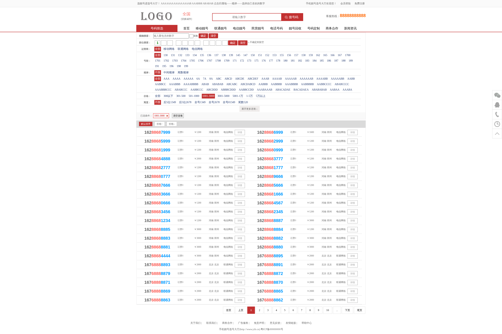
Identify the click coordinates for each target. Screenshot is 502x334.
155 (282, 55)
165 (325, 55)
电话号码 (276, 28)
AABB (351, 78)
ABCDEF (252, 78)
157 (296, 55)
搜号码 (293, 17)
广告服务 (243, 322)
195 (164, 66)
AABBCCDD (246, 89)
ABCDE (239, 78)
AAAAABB (337, 78)
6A (198, 78)
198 (179, 66)
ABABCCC (181, 89)
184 (314, 60)
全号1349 (200, 102)
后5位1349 (170, 102)
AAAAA (188, 78)
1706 (201, 60)
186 (329, 60)
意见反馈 (275, 322)
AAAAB (277, 78)
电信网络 (197, 48)
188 (343, 60)
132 (180, 55)
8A (211, 78)
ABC (218, 78)
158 (303, 55)
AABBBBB (307, 84)
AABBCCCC (324, 84)
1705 (192, 60)
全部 (157, 48)
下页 (347, 310)
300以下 (168, 96)
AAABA (347, 89)
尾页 (359, 310)
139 (231, 55)
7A (204, 78)
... (337, 310)
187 (336, 60)
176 (264, 60)
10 (327, 310)
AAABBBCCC (163, 89)
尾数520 (243, 102)
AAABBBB (291, 84)
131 (173, 55)
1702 (166, 60)
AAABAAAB (264, 89)
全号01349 (229, 102)
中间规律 (169, 72)
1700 (347, 55)
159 (311, 55)
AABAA (334, 89)
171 (235, 60)
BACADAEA (301, 89)
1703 (175, 60)
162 (318, 55)
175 (256, 60)
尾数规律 (183, 72)
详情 (239, 132)
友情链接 (291, 322)
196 (171, 66)
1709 (226, 60)
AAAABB (322, 78)
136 (209, 55)
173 (249, 60)
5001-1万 (238, 96)
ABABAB (217, 84)
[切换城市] (186, 19)
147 (245, 55)
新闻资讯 (350, 28)
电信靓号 (239, 28)
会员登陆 (345, 3)
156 (289, 55)
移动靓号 (202, 28)
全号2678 (214, 102)
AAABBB (174, 84)
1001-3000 (208, 96)
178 (278, 60)
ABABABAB (319, 89)
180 (285, 60)
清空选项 (178, 115)
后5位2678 (185, 102)
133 (187, 55)
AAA (166, 78)
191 (157, 66)
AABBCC (160, 84)
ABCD (228, 78)
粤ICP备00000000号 (272, 329)
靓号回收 (295, 28)
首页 (186, 28)
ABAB (205, 84)
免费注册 (360, 3)
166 (332, 55)
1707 (209, 60)
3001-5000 (223, 96)
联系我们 (211, 322)
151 (260, 55)
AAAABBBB (190, 84)
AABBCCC (196, 89)
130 (166, 55)
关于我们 (195, 322)
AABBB (263, 84)
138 (224, 55)
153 (274, 55)
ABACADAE (282, 89)
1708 (218, 60)
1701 (157, 60)
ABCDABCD (247, 84)
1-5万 (249, 96)
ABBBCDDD (228, 89)
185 (322, 60)
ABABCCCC (342, 84)
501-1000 (194, 96)
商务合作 (332, 28)
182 (300, 60)
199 (186, 66)
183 (307, 60)
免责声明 (259, 322)
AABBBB (276, 84)
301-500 (181, 96)
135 (202, 55)
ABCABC (231, 84)
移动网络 (169, 48)
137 (216, 55)
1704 (183, 60)
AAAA (176, 78)
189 (351, 60)
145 (238, 55)
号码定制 (313, 28)
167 (340, 55)
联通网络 (183, 48)
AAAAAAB (306, 78)
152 (267, 55)
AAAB (265, 78)
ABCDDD (212, 89)
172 (242, 60)
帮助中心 (307, 322)
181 (293, 60)
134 (195, 55)
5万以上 (261, 96)
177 (271, 60)
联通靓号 (220, 28)
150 (253, 55)
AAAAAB (290, 78)
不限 (157, 72)
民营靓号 (258, 28)
